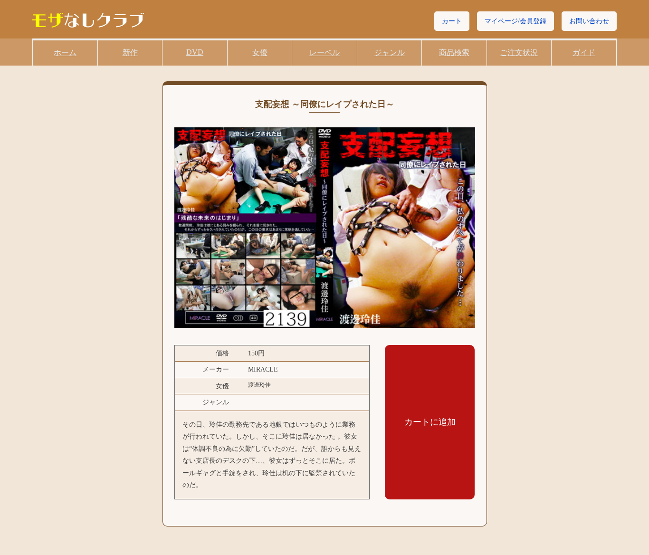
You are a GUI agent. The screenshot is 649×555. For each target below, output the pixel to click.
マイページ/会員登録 (515, 21)
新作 (130, 52)
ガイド (584, 52)
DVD (194, 52)
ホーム (65, 52)
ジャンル (389, 52)
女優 (259, 52)
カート (452, 21)
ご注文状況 (519, 52)
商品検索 (454, 52)
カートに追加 (430, 422)
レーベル (324, 52)
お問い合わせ (589, 21)
